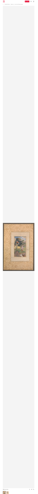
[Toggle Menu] (33, 1)
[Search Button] (31, 1)
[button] (18, 247)
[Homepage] (4, 1)
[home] (3, 4)
